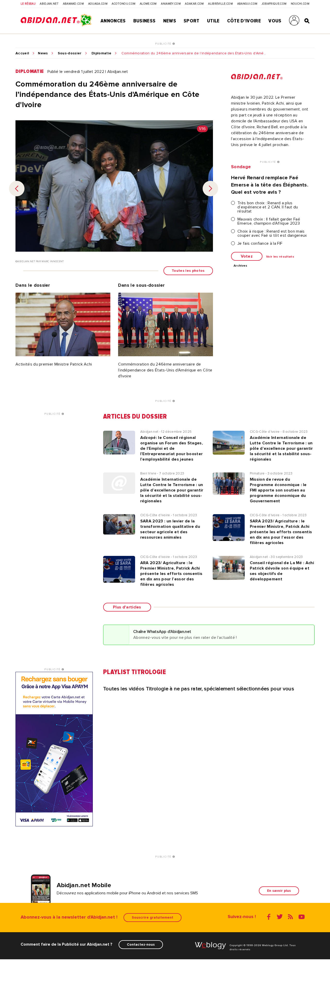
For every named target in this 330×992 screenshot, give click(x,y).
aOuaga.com (98, 4)
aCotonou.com (123, 4)
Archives (241, 265)
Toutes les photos (188, 270)
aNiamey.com (171, 4)
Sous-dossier (70, 53)
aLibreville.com (220, 4)
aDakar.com (194, 4)
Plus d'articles (127, 607)
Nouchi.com (300, 4)
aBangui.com (247, 4)
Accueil (22, 53)
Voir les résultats (280, 256)
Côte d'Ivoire (244, 21)
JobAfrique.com (274, 4)
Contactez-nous (141, 944)
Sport (192, 21)
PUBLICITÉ (163, 44)
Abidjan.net (49, 4)
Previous (16, 188)
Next (210, 188)
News (169, 21)
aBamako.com (73, 4)
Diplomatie (101, 53)
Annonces (113, 21)
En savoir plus (279, 890)
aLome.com (148, 4)
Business (144, 21)
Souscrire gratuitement (152, 917)
